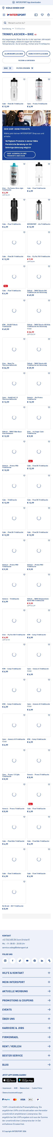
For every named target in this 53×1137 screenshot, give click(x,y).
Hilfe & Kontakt (13, 972)
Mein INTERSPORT (13, 982)
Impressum (7, 1088)
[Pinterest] (35, 961)
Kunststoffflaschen (38, 54)
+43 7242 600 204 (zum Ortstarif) (16, 939)
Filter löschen (23, 68)
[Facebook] (13, 961)
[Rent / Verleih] (26, 1046)
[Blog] (26, 1064)
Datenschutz (24, 1088)
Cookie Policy (37, 1088)
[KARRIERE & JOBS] (26, 1027)
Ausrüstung (6, 29)
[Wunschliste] (42, 15)
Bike (6, 68)
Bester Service (12, 1055)
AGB (15, 1088)
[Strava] (49, 961)
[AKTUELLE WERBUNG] (26, 991)
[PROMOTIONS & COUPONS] (26, 1000)
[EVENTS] (26, 1009)
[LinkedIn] (42, 961)
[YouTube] (27, 961)
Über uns (8, 1018)
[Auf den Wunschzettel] (24, 79)
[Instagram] (5, 961)
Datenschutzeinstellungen (12, 1093)
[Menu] (4, 15)
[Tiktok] (20, 961)
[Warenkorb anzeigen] (48, 15)
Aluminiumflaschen (14, 54)
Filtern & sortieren (26, 60)
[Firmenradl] (26, 1037)
